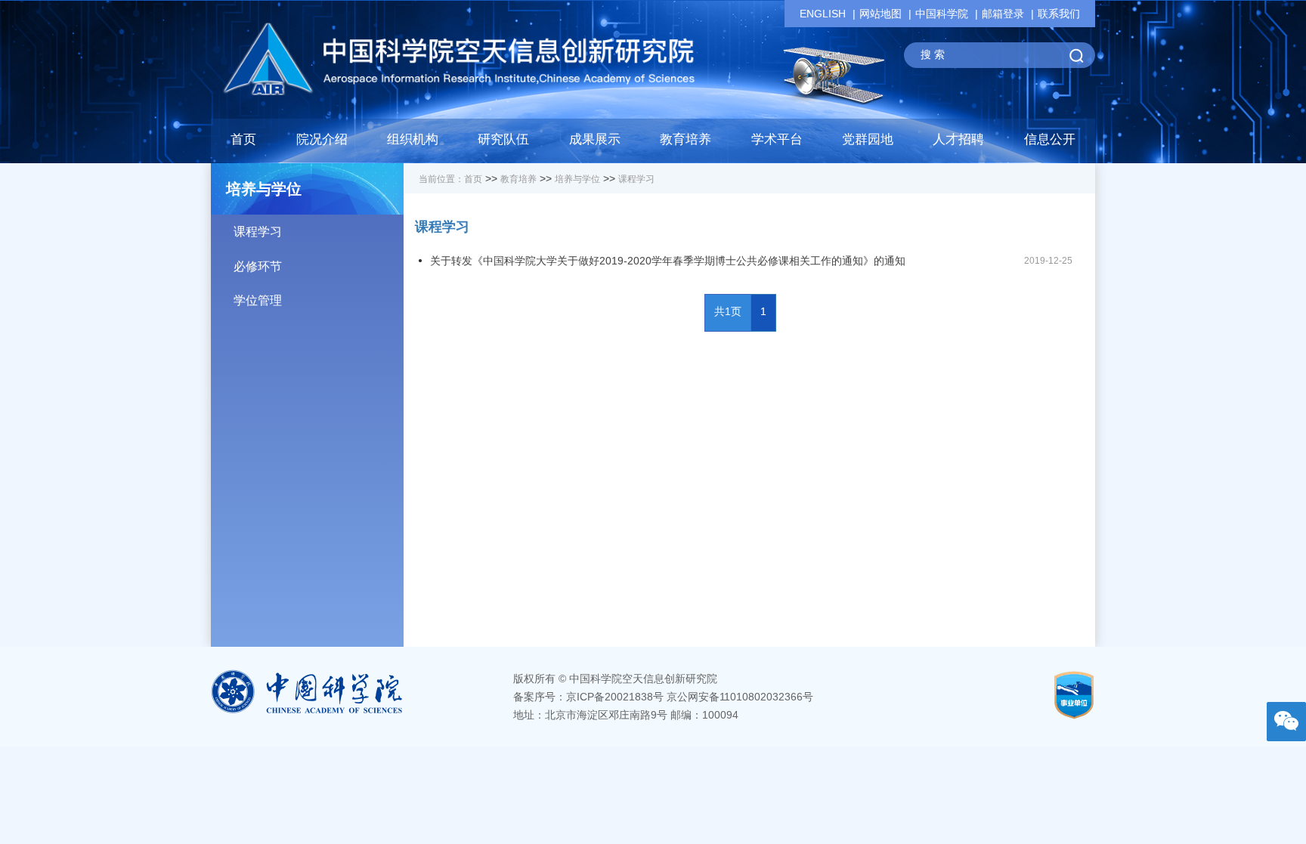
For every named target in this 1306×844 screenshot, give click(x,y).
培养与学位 (577, 179)
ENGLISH (823, 14)
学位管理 (258, 300)
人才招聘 (958, 139)
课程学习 (258, 231)
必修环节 (258, 266)
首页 (243, 139)
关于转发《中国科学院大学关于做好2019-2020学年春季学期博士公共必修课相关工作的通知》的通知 (667, 261)
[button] (503, 143)
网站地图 (880, 14)
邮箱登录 (1003, 14)
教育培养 (518, 179)
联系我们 (1059, 14)
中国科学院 (941, 14)
